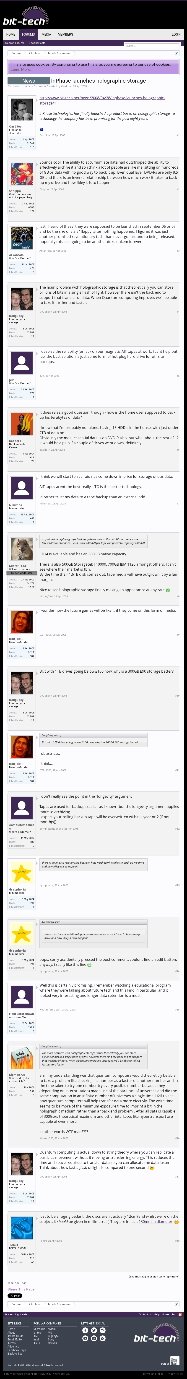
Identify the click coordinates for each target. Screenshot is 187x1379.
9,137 (31, 652)
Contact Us (145, 1314)
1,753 (31, 1091)
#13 (177, 885)
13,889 (30, 332)
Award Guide (15, 1336)
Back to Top (15, 1353)
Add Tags (20, 1283)
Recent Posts (37, 43)
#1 (178, 135)
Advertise (13, 1346)
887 (32, 842)
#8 (178, 596)
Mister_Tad (17, 566)
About (11, 1332)
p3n (11, 380)
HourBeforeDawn (21, 1014)
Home (10, 34)
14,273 (30, 583)
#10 (177, 695)
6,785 (31, 207)
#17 (177, 1176)
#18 (177, 1240)
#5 (178, 375)
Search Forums (14, 43)
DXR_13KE (16, 639)
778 (32, 393)
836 (32, 1258)
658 (32, 518)
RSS (180, 1314)
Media (46, 34)
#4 (178, 311)
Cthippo (15, 191)
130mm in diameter (155, 1221)
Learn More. (21, 69)
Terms (12, 1343)
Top (174, 1314)
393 (32, 903)
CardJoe (66, 86)
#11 (177, 770)
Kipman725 (17, 1074)
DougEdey (16, 316)
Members (65, 34)
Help (157, 1314)
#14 (177, 971)
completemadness (21, 826)
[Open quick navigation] (176, 53)
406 (32, 268)
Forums (28, 34)
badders (15, 441)
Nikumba (15, 505)
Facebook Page (17, 1350)
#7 (178, 503)
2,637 (31, 1027)
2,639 (31, 457)
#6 (178, 449)
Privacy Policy (174, 1373)
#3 (178, 250)
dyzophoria (17, 889)
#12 (177, 828)
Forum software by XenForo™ (37, 1373)
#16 (177, 1138)
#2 (178, 189)
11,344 (30, 143)
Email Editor (15, 1339)
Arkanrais (16, 255)
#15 (177, 1009)
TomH (13, 1245)
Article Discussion (36, 86)
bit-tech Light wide (16, 1314)
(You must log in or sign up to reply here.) (154, 1276)
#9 (178, 634)
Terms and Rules (153, 1373)
